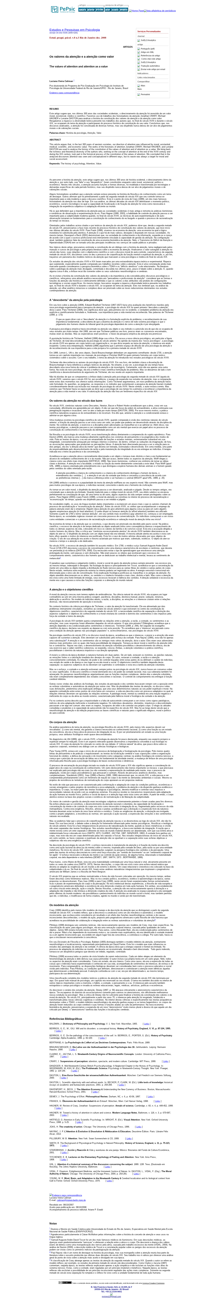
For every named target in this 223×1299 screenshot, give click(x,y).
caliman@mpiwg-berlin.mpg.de (71, 1200)
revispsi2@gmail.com (111, 1296)
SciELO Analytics (148, 40)
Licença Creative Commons (154, 1283)
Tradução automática (150, 66)
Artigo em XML (147, 52)
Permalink (145, 94)
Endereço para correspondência (64, 93)
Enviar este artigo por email (153, 69)
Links (146, 1024)
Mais (143, 86)
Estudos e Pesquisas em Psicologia (74, 29)
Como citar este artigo (151, 59)
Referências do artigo (150, 56)
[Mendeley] (139, 86)
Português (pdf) (148, 49)
